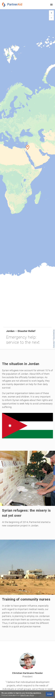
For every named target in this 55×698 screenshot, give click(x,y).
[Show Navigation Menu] (51, 4)
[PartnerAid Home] (13, 4)
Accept (49, 694)
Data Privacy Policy (27, 695)
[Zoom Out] (51, 17)
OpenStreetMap (53, 334)
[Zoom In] (51, 12)
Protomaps (53, 344)
